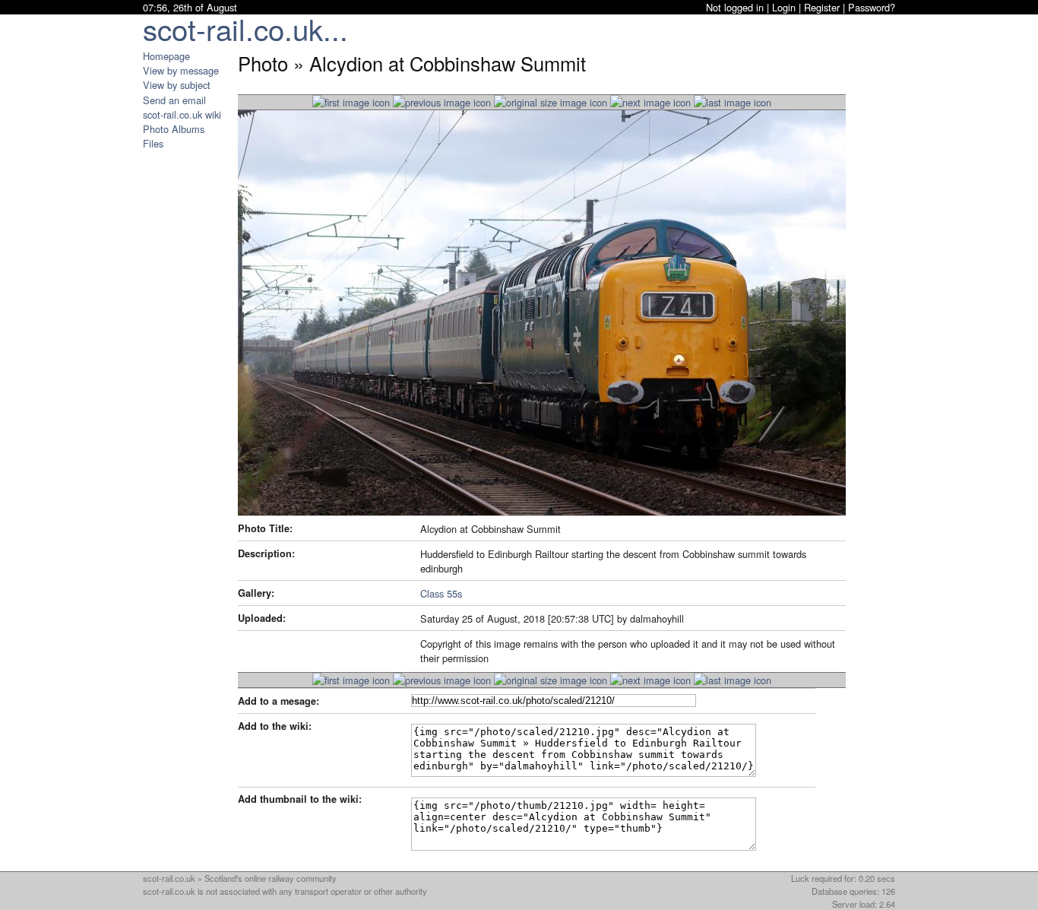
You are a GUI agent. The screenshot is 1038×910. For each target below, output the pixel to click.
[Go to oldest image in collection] (732, 102)
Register (822, 7)
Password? (871, 7)
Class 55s (441, 593)
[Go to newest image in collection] (351, 102)
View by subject (176, 85)
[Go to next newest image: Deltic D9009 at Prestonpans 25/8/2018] (442, 102)
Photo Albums (173, 129)
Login (784, 7)
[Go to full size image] (550, 102)
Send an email (174, 100)
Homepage (166, 56)
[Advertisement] (188, 379)
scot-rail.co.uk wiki (182, 114)
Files (153, 143)
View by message (181, 70)
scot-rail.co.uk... (245, 28)
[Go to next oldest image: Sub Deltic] (650, 102)
